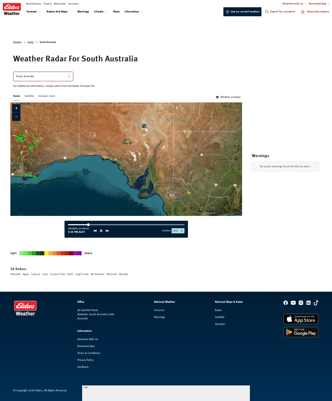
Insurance (73, 4)
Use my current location (245, 11)
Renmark (112, 274)
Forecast (159, 310)
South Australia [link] (48, 42)
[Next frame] (107, 231)
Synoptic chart (46, 96)
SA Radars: (18, 269)
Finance (48, 4)
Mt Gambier (97, 274)
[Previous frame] (95, 231)
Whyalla (123, 274)
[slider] (97, 224)
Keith (70, 274)
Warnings (83, 11)
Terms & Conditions (88, 353)
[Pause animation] (101, 231)
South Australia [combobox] (25, 76)
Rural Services (33, 4)
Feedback (83, 367)
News (116, 11)
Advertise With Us (87, 339)
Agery (26, 274)
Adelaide (15, 274)
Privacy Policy (85, 360)
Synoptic (220, 324)
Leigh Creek (82, 274)
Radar (31, 42)
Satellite (29, 96)
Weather (17, 42)
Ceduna (35, 274)
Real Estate (60, 4)
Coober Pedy (57, 274)
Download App (86, 346)
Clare (45, 274)
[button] (16, 108)
